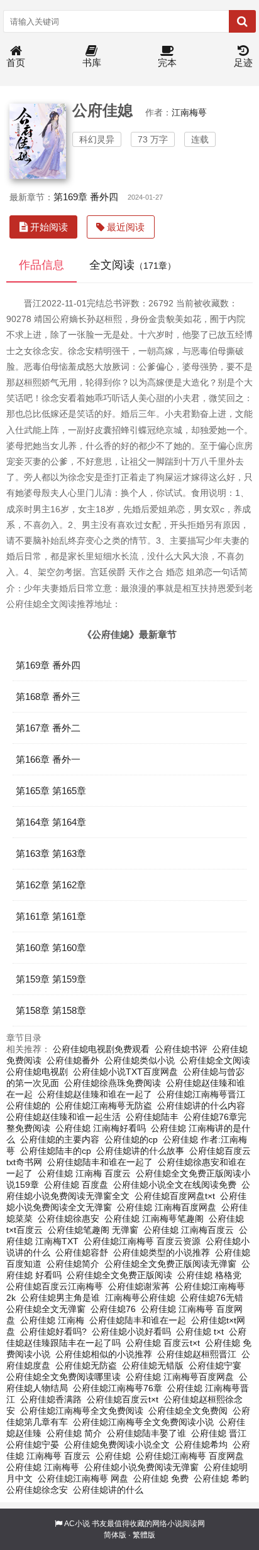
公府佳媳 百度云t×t (163, 1343)
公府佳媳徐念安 (37, 1490)
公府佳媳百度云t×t (122, 1399)
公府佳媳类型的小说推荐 (161, 1252)
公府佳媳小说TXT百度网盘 (125, 1072)
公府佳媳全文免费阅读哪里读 (63, 1377)
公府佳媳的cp (131, 1139)
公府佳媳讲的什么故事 (140, 1151)
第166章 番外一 (48, 759)
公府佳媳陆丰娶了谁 (146, 1433)
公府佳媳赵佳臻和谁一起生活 (63, 1117)
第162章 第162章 (51, 885)
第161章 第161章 (51, 916)
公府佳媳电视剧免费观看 (101, 1049)
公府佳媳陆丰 (152, 1117)
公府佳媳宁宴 (215, 1365)
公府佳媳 (113, 1456)
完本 (167, 62)
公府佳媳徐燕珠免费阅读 (112, 1083)
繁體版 (144, 1535)
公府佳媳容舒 (81, 1252)
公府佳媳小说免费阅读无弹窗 (141, 1467)
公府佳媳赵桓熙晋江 (196, 1354)
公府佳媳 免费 (161, 1478)
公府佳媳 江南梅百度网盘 (166, 1207)
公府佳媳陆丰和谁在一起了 (100, 1162)
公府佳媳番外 (73, 1060)
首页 (15, 62)
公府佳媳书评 (181, 1049)
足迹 (243, 62)
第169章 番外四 (85, 196)
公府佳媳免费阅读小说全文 (117, 1445)
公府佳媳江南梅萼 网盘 (83, 1478)
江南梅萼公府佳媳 (140, 1298)
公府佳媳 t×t (200, 1332)
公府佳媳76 (113, 1309)
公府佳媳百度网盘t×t (175, 1196)
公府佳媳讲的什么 (108, 1490)
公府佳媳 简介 (74, 1433)
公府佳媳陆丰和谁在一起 (137, 1320)
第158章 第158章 (51, 1010)
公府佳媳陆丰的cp (55, 1151)
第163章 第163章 (51, 853)
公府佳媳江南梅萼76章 (117, 1388)
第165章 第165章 (51, 790)
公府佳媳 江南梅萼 (42, 1467)
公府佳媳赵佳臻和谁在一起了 (95, 1094)
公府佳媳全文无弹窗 (45, 1309)
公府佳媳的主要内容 (59, 1139)
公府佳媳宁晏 (32, 1445)
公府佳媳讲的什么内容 (201, 1106)
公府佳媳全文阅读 (215, 1060)
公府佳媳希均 (201, 1445)
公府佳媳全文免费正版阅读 (119, 1275)
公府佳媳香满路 (51, 1399)
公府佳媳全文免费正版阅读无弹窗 (170, 1264)
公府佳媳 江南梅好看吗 (100, 1128)
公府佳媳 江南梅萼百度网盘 (180, 1377)
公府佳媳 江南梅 (52, 1320)
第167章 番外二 (48, 728)
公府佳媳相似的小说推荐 (103, 1354)
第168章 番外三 (48, 696)
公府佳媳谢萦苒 (139, 1286)
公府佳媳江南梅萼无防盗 (103, 1106)
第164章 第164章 (51, 822)
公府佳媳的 (28, 1106)
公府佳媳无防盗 (86, 1365)
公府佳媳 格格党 (209, 1275)
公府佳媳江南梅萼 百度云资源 (142, 1241)
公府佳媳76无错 (211, 1298)
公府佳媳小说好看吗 (131, 1332)
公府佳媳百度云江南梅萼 (54, 1286)
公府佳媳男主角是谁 (60, 1298)
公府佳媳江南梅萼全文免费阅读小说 (143, 1422)
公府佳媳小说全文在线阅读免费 (174, 1185)
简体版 (115, 1535)
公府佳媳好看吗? (53, 1332)
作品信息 (41, 265)
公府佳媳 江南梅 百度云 (84, 1173)
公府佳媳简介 (73, 1264)
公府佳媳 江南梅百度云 (188, 1230)
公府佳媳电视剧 (37, 1072)
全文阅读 (132, 265)
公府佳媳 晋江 (218, 1433)
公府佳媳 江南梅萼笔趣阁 (154, 1219)
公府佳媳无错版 (153, 1365)
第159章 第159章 (51, 979)
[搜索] (242, 21)
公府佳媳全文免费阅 (188, 1411)
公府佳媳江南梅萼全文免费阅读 (81, 1411)
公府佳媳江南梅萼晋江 (201, 1094)
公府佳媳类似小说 (139, 1060)
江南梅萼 (189, 112)
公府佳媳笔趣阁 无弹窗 (93, 1230)
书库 (91, 62)
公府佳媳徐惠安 (68, 1219)
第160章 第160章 (51, 947)
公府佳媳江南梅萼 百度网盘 (190, 1456)
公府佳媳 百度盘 (76, 1185)
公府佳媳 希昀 (221, 1478)
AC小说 (77, 1523)
